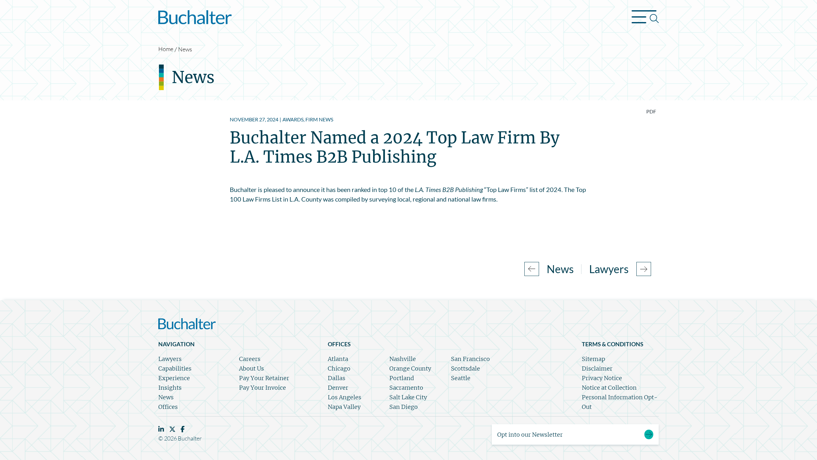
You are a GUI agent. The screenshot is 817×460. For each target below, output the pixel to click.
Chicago (339, 368)
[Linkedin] (161, 429)
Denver (338, 387)
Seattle (460, 378)
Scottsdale (465, 368)
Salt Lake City (408, 397)
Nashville (402, 359)
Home (165, 48)
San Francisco (470, 359)
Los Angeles (344, 397)
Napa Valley (344, 406)
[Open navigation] (645, 18)
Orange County (410, 368)
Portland (401, 378)
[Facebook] (183, 429)
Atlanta (338, 359)
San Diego (403, 406)
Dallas (336, 378)
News (185, 49)
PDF (651, 111)
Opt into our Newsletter (530, 434)
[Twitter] (172, 429)
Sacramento (406, 387)
